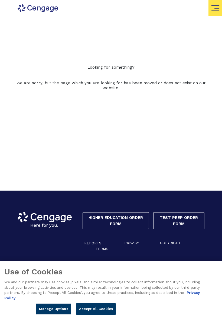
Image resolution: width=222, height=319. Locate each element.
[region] (111, 290)
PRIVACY (131, 243)
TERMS (102, 249)
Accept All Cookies (96, 309)
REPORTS (93, 243)
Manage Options (53, 309)
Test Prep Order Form (179, 220)
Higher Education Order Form (116, 220)
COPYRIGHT (170, 243)
